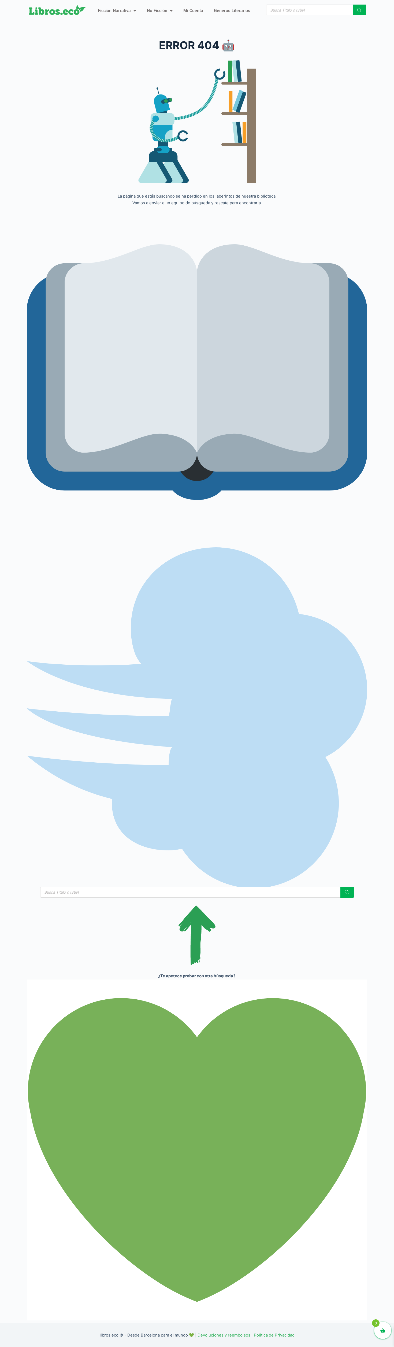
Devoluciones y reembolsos (224, 1335)
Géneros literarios (232, 10)
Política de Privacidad (274, 1335)
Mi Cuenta (193, 10)
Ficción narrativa (114, 10)
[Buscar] (359, 10)
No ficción (157, 10)
